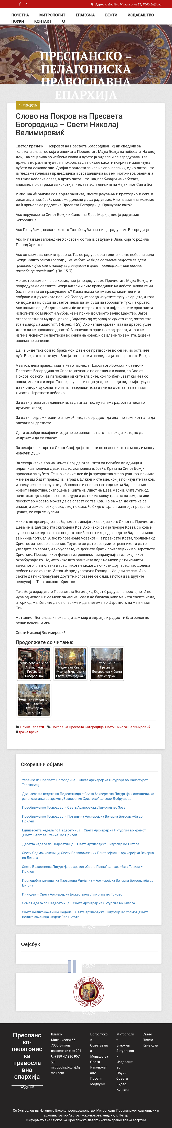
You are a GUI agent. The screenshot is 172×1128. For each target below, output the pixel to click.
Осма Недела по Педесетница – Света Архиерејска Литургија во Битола (78, 903)
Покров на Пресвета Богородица (77, 727)
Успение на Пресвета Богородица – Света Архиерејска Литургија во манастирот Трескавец (85, 782)
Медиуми (97, 1084)
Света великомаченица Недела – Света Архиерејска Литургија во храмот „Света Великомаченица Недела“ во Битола (85, 914)
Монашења (99, 1056)
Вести (111, 15)
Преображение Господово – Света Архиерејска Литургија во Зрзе (73, 807)
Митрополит (52, 15)
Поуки (18, 21)
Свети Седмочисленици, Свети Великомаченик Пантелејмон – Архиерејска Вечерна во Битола (88, 855)
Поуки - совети (32, 727)
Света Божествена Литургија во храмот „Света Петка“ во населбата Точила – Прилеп (82, 869)
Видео (121, 1084)
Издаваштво (141, 15)
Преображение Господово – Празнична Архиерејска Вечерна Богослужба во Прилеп (82, 818)
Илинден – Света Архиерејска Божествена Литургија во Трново (72, 894)
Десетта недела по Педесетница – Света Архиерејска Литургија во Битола (80, 844)
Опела (95, 1062)
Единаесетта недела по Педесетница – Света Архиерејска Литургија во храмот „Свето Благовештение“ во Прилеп (84, 832)
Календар (150, 1045)
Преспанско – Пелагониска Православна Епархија (86, 75)
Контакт (43, 21)
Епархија (85, 15)
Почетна (20, 15)
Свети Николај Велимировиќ (127, 727)
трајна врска (28, 732)
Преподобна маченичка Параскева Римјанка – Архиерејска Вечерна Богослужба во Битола (88, 883)
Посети (96, 1078)
